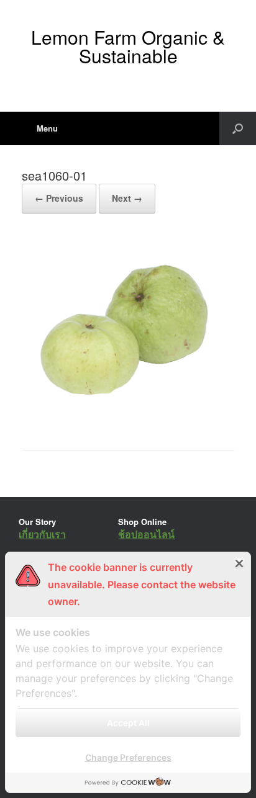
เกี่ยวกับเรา (42, 534)
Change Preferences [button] (128, 757)
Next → (127, 198)
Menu (47, 128)
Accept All (128, 722)
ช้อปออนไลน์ (146, 534)
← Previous (59, 198)
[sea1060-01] (128, 418)
